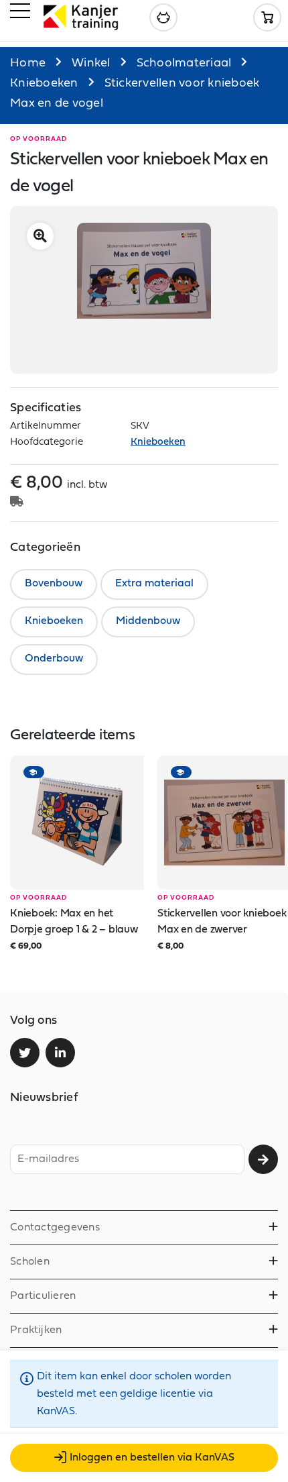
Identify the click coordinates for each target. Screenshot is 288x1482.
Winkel (91, 63)
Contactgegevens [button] (55, 1227)
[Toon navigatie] (20, 13)
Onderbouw (54, 658)
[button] (40, 236)
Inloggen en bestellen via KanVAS (152, 1457)
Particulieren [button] (43, 1296)
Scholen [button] (30, 1262)
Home (28, 63)
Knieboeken (44, 83)
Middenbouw (148, 621)
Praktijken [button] (36, 1330)
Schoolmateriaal (184, 63)
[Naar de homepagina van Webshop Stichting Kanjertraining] (81, 17)
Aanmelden (263, 1159)
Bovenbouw (53, 583)
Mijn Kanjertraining (163, 17)
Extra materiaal (154, 583)
